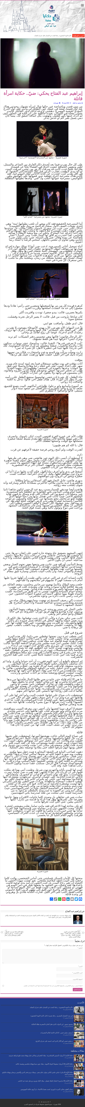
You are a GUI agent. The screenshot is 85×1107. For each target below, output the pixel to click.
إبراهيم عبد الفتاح (77, 103)
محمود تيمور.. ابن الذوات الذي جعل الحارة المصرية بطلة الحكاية (52, 1024)
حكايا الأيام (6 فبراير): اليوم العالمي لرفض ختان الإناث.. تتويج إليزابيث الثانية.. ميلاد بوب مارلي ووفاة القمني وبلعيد (70, 934)
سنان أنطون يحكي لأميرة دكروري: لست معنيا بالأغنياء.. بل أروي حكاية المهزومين (47, 1089)
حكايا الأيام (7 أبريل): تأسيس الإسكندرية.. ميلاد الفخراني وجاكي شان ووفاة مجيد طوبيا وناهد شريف (41, 1055)
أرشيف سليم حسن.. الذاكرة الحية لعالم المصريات (56, 1033)
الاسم (80, 966)
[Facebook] (50, 1102)
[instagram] (39, 1102)
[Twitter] (48, 1102)
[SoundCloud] (41, 1102)
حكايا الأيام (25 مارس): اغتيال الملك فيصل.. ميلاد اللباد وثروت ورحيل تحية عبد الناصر (45, 1081)
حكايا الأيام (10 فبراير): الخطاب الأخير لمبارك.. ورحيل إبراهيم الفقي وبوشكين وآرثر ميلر (14, 933)
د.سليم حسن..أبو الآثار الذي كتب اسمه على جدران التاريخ (54, 1041)
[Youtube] (44, 1102)
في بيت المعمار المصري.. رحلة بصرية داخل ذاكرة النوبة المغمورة (52, 1016)
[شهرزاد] (42, 16)
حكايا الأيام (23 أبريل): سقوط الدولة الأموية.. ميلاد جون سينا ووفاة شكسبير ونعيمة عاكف (44, 1064)
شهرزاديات (55, 103)
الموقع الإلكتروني (78, 979)
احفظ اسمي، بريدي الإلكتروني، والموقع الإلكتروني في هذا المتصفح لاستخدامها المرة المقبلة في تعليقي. (53, 985)
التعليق (80, 948)
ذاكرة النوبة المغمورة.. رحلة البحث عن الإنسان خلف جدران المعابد (52, 35)
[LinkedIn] (46, 1102)
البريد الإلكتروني (77, 973)
